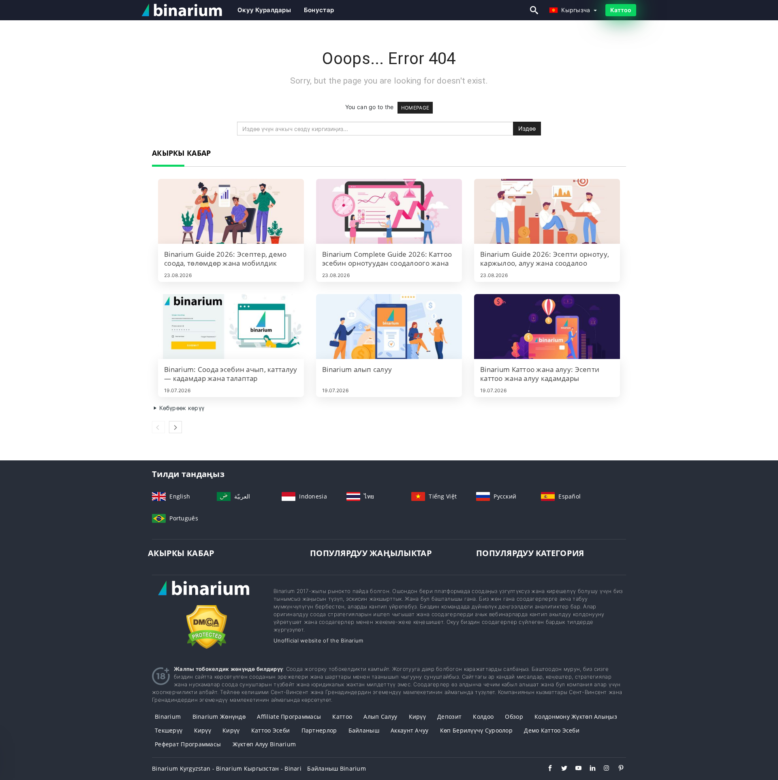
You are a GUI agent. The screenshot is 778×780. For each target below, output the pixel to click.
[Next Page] (175, 427)
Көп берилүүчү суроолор (476, 730)
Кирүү (417, 716)
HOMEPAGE (415, 108)
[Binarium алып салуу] (389, 326)
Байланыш (363, 730)
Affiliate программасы (289, 716)
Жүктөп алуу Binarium (264, 744)
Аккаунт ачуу (409, 730)
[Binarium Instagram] (603, 769)
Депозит (449, 716)
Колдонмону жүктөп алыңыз (575, 716)
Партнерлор (319, 730)
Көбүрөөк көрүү (181, 407)
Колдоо (483, 716)
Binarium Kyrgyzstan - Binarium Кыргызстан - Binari (226, 768)
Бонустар (319, 10)
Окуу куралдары (264, 10)
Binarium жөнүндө (219, 716)
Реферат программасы (188, 744)
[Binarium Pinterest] (617, 769)
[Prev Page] (158, 427)
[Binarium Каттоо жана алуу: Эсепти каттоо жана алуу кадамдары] (547, 326)
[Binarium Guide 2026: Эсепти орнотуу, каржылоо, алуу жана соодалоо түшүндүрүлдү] (547, 211)
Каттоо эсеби (270, 730)
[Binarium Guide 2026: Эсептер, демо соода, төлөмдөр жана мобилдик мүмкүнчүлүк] (231, 211)
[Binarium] (206, 596)
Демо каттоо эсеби (551, 730)
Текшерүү (168, 730)
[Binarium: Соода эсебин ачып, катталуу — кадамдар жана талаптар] (231, 326)
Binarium (168, 716)
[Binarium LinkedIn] (588, 769)
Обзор (514, 716)
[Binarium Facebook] (546, 769)
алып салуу (380, 716)
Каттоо (620, 9)
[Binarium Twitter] (560, 769)
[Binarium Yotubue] (574, 769)
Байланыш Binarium (336, 768)
